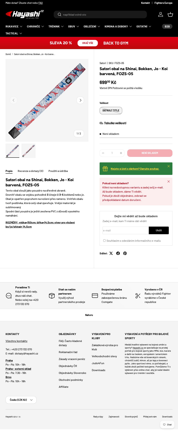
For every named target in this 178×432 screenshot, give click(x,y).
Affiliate (63, 386)
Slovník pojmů (131, 416)
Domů (8, 54)
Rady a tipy (98, 416)
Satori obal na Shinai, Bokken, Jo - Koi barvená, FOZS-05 (35, 54)
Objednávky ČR (68, 365)
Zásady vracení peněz (72, 359)
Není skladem (150, 152)
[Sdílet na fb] (118, 253)
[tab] (9, 171)
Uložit (159, 230)
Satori (103, 63)
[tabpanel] (47, 203)
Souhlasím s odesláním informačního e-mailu (134, 240)
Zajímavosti (114, 416)
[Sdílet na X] (111, 253)
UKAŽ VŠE (87, 42)
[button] (170, 14)
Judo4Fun (98, 363)
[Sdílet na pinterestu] (125, 253)
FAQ (40, 2)
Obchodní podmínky (71, 379)
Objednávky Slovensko (72, 372)
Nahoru (89, 315)
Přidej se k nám (150, 416)
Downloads (98, 370)
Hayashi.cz (138, 347)
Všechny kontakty (16, 340)
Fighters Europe (163, 2)
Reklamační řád (68, 352)
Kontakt (145, 2)
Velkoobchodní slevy (104, 356)
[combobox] (100, 14)
